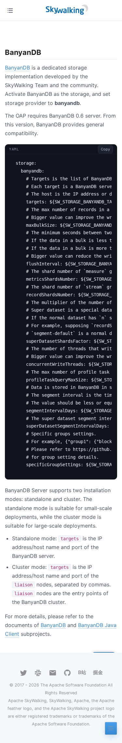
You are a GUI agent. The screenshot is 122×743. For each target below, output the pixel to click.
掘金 (98, 672)
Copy (105, 149)
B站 (82, 672)
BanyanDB (17, 67)
